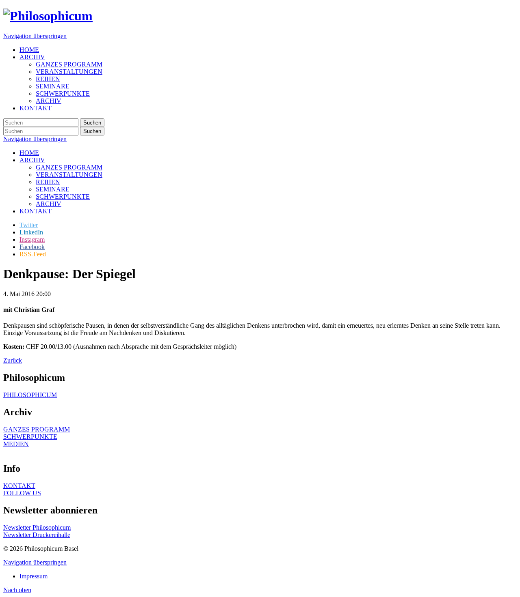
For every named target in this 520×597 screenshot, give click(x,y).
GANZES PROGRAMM (69, 167)
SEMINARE (52, 189)
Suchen (92, 123)
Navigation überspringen (35, 35)
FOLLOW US (22, 493)
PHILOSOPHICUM (30, 394)
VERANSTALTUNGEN (69, 174)
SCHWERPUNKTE (63, 196)
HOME (29, 152)
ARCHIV (32, 160)
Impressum (34, 576)
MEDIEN (16, 443)
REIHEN (48, 181)
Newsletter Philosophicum (37, 527)
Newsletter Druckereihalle (36, 534)
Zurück (12, 360)
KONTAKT (36, 211)
